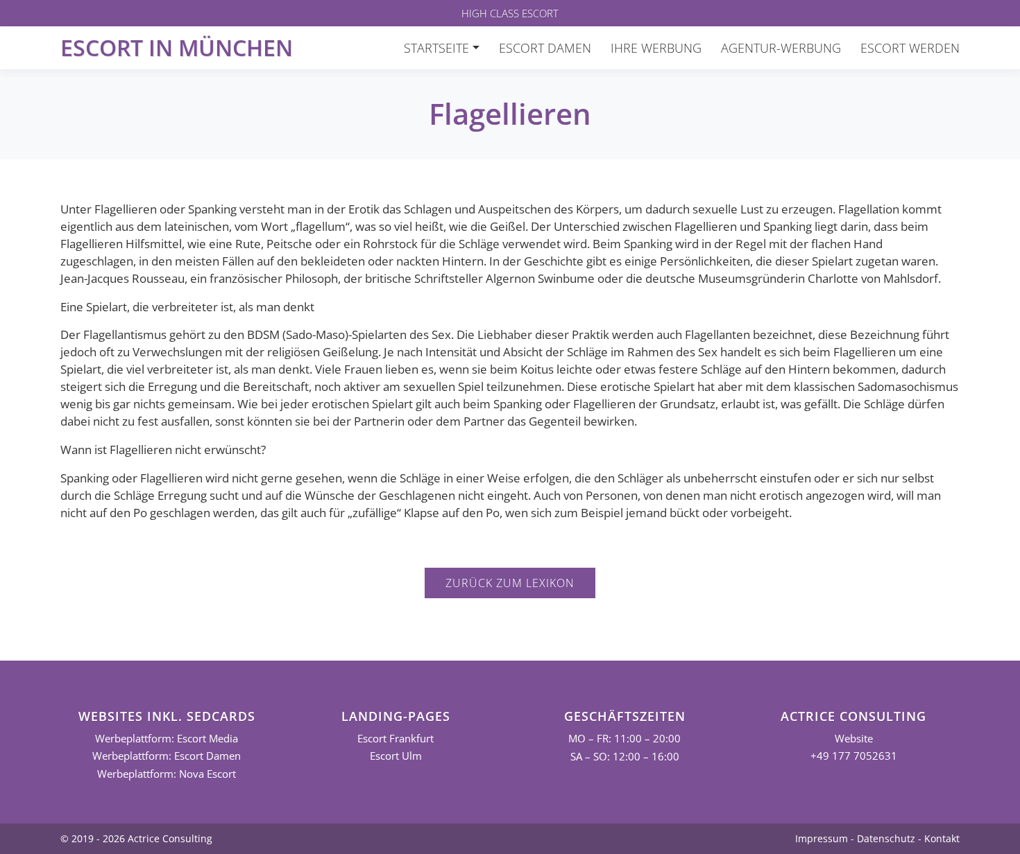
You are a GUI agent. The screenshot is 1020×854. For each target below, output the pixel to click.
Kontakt (942, 838)
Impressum (821, 838)
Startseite (436, 48)
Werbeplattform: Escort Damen (166, 756)
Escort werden (910, 48)
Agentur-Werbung (781, 48)
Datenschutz (886, 838)
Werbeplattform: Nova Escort (166, 774)
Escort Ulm (396, 756)
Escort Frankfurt (395, 738)
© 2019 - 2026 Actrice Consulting (136, 838)
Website (854, 738)
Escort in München (176, 47)
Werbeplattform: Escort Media (166, 738)
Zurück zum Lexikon (510, 583)
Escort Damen (545, 48)
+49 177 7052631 (853, 756)
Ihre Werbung (656, 48)
